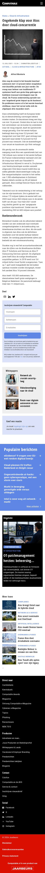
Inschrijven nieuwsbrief (12, 791)
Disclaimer (7, 843)
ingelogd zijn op (21, 426)
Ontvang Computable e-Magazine (16, 703)
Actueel (6, 67)
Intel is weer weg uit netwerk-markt (20, 500)
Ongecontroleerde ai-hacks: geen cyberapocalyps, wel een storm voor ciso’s (20, 477)
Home (5, 16)
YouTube (9, 821)
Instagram (10, 826)
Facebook (10, 808)
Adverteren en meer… (11, 738)
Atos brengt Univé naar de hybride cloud (29, 607)
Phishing (6, 717)
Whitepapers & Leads (11, 747)
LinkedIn (9, 817)
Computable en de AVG (12, 782)
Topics (5, 713)
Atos (39, 67)
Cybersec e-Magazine (11, 708)
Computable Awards (11, 694)
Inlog (4, 796)
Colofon (5, 777)
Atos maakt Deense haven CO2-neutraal (30, 629)
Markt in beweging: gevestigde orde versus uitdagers (16, 489)
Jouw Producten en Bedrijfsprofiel (17, 743)
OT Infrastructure (12, 551)
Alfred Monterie (18, 74)
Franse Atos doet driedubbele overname (29, 640)
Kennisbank (7, 690)
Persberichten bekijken (12, 761)
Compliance (23, 602)
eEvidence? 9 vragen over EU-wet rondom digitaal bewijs (20, 457)
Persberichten (8, 757)
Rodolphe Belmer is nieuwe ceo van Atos (28, 651)
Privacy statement (10, 856)
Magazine (6, 699)
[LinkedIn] (9, 296)
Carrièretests (7, 685)
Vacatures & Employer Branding (16, 752)
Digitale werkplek (26, 656)
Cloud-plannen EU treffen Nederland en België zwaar (18, 466)
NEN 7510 (6, 727)
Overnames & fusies (27, 635)
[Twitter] (13, 296)
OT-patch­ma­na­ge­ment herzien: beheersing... (18, 558)
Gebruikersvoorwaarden (13, 849)
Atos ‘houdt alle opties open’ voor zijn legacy (28, 661)
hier (21, 357)
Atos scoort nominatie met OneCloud (28, 618)
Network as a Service (27, 613)
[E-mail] (4, 296)
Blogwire (6, 766)
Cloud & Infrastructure (19, 16)
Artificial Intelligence (28, 624)
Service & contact (9, 787)
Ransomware (8, 722)
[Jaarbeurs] (22, 867)
